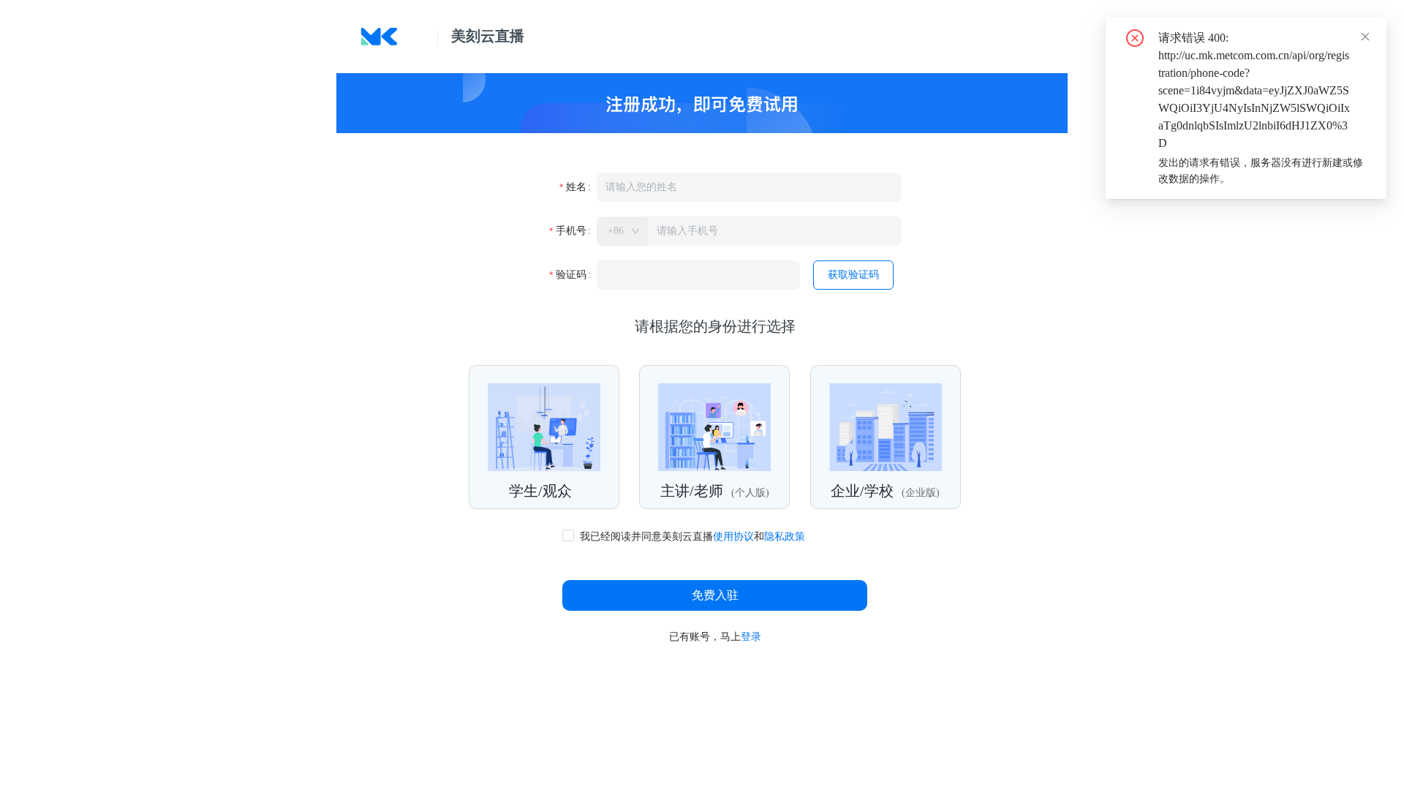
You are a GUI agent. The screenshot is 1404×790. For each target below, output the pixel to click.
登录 (751, 636)
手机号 (571, 230)
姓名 (576, 186)
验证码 (571, 274)
